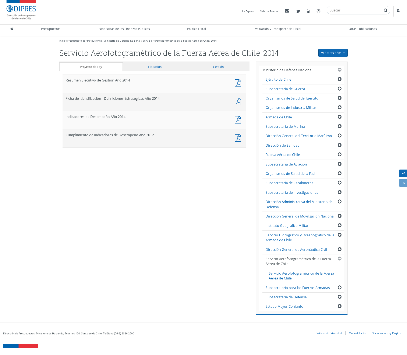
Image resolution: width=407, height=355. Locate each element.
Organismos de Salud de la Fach (291, 173)
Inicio (62, 40)
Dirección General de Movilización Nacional (300, 216)
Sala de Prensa (269, 11)
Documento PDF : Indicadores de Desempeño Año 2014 (239, 119)
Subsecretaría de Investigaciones (292, 192)
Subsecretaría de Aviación (286, 164)
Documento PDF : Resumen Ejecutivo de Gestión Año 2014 (239, 82)
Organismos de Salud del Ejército (292, 98)
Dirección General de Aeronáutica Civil (296, 249)
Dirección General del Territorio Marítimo (299, 135)
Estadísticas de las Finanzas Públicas (124, 29)
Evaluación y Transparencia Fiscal (277, 29)
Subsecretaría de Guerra (285, 89)
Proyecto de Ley (91, 67)
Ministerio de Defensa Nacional (122, 40)
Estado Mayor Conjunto (284, 306)
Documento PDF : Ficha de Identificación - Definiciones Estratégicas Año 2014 (239, 101)
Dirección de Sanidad (283, 145)
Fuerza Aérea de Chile (283, 154)
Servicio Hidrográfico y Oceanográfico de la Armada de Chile (300, 237)
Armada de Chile (279, 117)
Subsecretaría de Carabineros (289, 183)
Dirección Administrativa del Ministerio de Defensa (299, 204)
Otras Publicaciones (363, 29)
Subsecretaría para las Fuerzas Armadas (298, 287)
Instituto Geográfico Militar (287, 225)
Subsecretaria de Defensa (286, 297)
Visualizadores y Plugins (386, 333)
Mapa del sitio (357, 333)
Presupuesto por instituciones (84, 40)
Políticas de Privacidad (329, 333)
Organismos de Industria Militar (291, 107)
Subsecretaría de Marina (285, 126)
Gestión (218, 67)
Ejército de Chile (278, 79)
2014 (214, 40)
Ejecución (155, 67)
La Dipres (248, 11)
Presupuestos (50, 29)
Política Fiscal (196, 29)
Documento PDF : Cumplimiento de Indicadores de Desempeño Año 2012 (239, 137)
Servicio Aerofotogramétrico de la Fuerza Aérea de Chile (176, 40)
